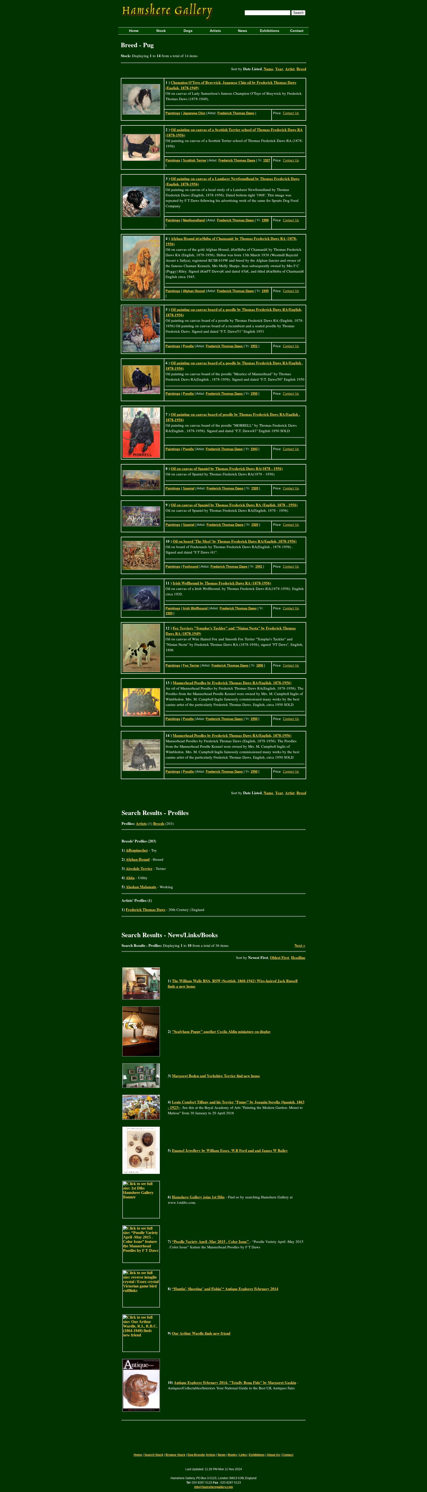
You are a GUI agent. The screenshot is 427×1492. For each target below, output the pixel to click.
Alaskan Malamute (141, 886)
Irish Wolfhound (195, 608)
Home (138, 1455)
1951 (254, 346)
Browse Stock (175, 1455)
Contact (287, 1455)
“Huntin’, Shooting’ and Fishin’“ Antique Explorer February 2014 (225, 1288)
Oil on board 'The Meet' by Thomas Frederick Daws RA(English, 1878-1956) (235, 541)
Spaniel (188, 488)
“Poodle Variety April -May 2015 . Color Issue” (211, 1241)
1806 (259, 665)
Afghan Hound (194, 291)
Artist (290, 68)
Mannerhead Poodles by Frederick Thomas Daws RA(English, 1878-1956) (232, 682)
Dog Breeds (196, 1455)
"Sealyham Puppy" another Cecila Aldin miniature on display (221, 1031)
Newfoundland (194, 220)
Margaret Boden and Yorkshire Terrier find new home (216, 1075)
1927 (266, 160)
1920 (254, 488)
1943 (254, 449)
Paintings (173, 113)
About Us (273, 1455)
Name (268, 68)
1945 (265, 291)
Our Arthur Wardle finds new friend (201, 1333)
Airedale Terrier (139, 868)
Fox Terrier (191, 665)
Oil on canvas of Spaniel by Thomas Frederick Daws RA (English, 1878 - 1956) (234, 505)
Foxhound (190, 566)
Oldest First (279, 957)
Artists (141, 823)
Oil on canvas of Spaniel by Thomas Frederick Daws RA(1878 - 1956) (227, 468)
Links (243, 1455)
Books (232, 1455)
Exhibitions (257, 1455)
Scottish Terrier (194, 160)
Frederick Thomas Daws (235, 113)
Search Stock (153, 1455)
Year (279, 68)
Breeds (158, 823)
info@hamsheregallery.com (213, 1487)
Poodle (188, 346)
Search (298, 13)
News (222, 1455)
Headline (298, 957)
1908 (265, 220)
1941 (258, 566)
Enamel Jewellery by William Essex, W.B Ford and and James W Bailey (230, 1150)
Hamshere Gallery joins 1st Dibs (198, 1197)
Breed (301, 68)
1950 (254, 394)
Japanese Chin (194, 113)
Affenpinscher (137, 850)
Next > (300, 945)
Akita (130, 877)
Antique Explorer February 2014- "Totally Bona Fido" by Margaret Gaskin (235, 1382)
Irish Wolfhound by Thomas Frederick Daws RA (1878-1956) (222, 583)
